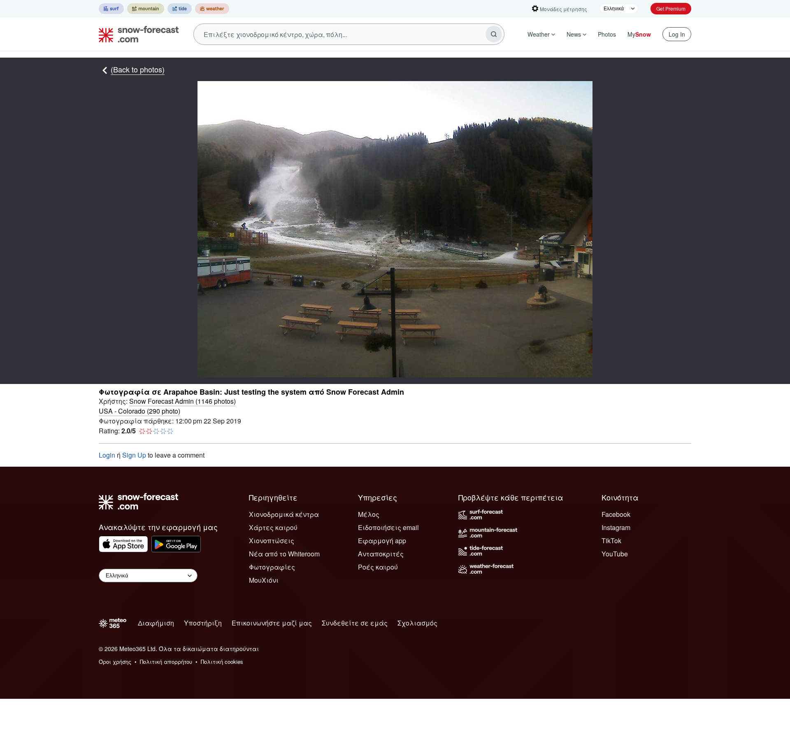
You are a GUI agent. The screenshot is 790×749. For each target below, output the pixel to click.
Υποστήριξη (203, 623)
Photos (607, 34)
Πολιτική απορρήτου (166, 661)
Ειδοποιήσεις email (388, 527)
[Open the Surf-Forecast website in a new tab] (111, 8)
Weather (538, 34)
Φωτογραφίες (272, 567)
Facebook (616, 514)
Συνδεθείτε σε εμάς (355, 623)
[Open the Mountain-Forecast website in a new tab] (145, 8)
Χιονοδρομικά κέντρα (284, 514)
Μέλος (368, 514)
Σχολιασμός (417, 623)
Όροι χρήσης (115, 661)
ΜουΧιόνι (264, 580)
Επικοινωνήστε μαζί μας (272, 623)
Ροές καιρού (378, 567)
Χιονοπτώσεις (271, 540)
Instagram (616, 527)
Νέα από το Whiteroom (284, 553)
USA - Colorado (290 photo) (139, 411)
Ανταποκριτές (381, 553)
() (182, 401)
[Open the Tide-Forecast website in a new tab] (179, 8)
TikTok (611, 540)
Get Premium (670, 8)
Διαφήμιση (156, 623)
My (639, 34)
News (574, 34)
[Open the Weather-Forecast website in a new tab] (212, 8)
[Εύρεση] (494, 34)
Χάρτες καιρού (273, 527)
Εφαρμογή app (382, 540)
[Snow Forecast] (136, 34)
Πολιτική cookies (222, 661)
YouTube (615, 553)
